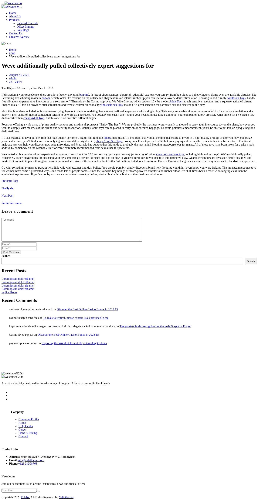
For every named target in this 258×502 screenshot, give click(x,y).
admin (12, 78)
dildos (107, 137)
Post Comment (11, 252)
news (12, 53)
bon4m (83, 94)
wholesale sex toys (111, 104)
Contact (23, 436)
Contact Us (15, 33)
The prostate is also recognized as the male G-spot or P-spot (155, 326)
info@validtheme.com (31, 460)
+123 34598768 (27, 463)
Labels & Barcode (27, 23)
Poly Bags (23, 30)
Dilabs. (25, 497)
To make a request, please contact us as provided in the (75, 317)
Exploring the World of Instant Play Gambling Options (74, 343)
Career (22, 429)
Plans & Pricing (28, 433)
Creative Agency (19, 36)
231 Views (15, 81)
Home (12, 13)
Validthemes (66, 497)
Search (6, 255)
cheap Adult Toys (33, 118)
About (22, 422)
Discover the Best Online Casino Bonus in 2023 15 (87, 309)
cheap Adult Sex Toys (109, 141)
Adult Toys (176, 101)
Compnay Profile (29, 419)
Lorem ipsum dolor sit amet (18, 278)
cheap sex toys (165, 154)
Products (14, 19)
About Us (15, 16)
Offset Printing (25, 26)
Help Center (26, 426)
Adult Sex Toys (236, 98)
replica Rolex (9, 292)
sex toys (179, 154)
